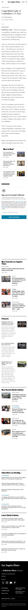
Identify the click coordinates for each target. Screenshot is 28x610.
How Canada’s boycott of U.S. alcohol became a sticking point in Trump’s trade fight (19, 434)
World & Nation (5, 7)
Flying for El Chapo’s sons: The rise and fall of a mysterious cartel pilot (19, 410)
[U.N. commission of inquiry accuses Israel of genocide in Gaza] (21, 154)
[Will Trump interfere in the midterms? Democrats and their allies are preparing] (6, 279)
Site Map (3, 576)
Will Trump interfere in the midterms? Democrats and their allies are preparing (19, 280)
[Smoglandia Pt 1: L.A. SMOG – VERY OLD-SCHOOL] (22, 364)
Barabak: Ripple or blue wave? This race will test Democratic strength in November (18, 293)
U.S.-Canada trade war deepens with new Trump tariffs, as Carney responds (19, 422)
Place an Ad (5, 593)
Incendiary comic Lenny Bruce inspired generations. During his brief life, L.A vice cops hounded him (13, 507)
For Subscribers (16, 407)
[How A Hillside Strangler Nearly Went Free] (22, 346)
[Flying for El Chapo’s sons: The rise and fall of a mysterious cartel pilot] (6, 408)
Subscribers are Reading (11, 473)
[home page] (14, 2)
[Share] (3, 24)
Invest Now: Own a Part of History (20, 592)
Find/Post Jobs (5, 590)
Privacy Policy (5, 207)
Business (14, 429)
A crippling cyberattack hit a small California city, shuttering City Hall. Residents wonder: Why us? (14, 498)
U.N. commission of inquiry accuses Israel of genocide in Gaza (9, 154)
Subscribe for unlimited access (8, 573)
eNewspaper (5, 588)
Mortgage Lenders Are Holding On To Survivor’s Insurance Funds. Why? (8, 323)
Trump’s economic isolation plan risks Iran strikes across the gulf (13, 269)
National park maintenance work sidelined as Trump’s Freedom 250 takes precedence (19, 397)
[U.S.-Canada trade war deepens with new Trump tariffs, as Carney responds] (6, 421)
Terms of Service (19, 201)
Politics (14, 276)
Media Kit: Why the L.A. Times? (20, 589)
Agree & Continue (14, 217)
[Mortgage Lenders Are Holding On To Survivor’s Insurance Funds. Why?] (22, 324)
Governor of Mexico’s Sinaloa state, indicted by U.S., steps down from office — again (18, 306)
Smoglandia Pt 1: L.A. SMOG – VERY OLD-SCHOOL (7, 363)
